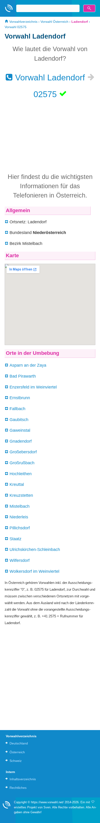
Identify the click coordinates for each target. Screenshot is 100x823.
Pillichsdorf (20, 528)
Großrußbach (22, 463)
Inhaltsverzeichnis (23, 779)
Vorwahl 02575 (16, 27)
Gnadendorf (21, 441)
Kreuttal (17, 484)
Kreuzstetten (21, 495)
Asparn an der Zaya (28, 365)
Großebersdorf (23, 452)
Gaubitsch (19, 419)
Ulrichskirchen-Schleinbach (35, 549)
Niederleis (19, 517)
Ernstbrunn (20, 397)
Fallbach (17, 408)
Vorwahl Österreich (54, 21)
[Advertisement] (50, 135)
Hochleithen (21, 473)
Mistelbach (20, 506)
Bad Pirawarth (23, 376)
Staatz (15, 539)
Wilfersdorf (20, 560)
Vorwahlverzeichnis (22, 21)
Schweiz (16, 761)
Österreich (17, 752)
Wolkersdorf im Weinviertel (34, 571)
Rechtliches (18, 788)
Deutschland (19, 743)
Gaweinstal (20, 430)
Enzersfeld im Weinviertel (33, 387)
